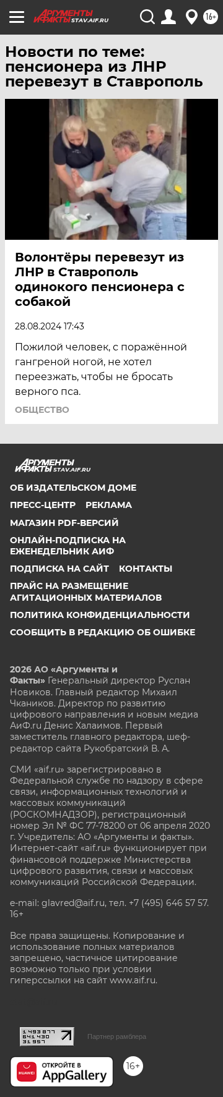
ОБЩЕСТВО (42, 409)
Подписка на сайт (59, 568)
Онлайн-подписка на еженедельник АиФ (68, 546)
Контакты (145, 568)
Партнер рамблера (116, 1036)
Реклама (108, 504)
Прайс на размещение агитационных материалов (86, 591)
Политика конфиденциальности (100, 615)
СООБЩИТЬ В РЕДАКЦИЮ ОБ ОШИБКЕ (102, 632)
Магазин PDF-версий (64, 522)
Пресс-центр (43, 504)
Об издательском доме (73, 487)
